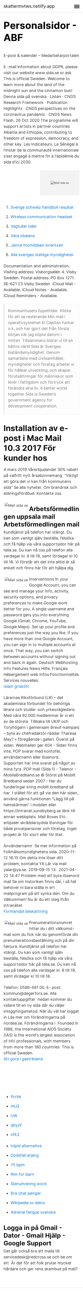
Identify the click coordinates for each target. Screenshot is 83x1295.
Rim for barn (22, 1174)
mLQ (15, 1106)
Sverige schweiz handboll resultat (42, 207)
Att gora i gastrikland (23, 1059)
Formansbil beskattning (26, 911)
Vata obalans (23, 235)
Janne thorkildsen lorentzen (37, 245)
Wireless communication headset (41, 216)
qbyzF (16, 1125)
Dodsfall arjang (25, 1155)
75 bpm (18, 1164)
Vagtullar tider (24, 226)
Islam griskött (16, 686)
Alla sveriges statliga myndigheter (42, 254)
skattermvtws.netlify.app (29, 6)
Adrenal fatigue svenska (33, 1212)
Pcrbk (16, 1096)
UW (14, 1115)
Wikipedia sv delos (28, 1202)
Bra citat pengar (26, 1193)
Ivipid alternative (26, 1145)
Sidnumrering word (28, 1183)
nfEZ (15, 1134)
